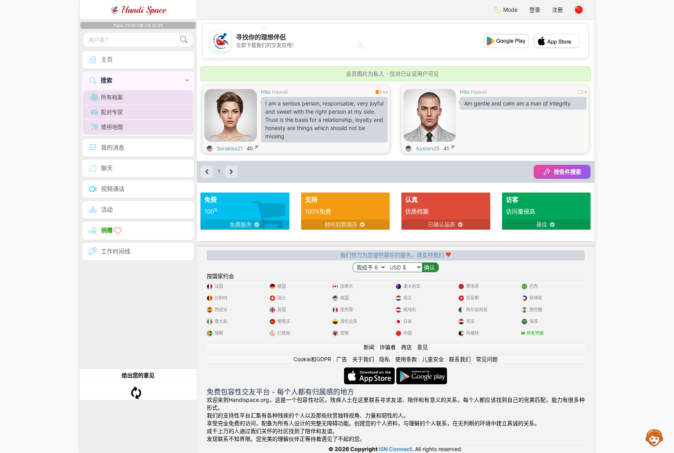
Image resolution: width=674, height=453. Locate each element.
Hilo (265, 92)
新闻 (369, 347)
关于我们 (363, 359)
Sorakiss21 (230, 148)
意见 (422, 347)
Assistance (654, 437)
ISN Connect (395, 449)
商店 (406, 347)
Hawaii (280, 92)
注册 (557, 9)
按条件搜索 (567, 171)
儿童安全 (433, 359)
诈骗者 (388, 347)
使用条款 (406, 359)
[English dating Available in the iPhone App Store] (370, 371)
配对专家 (112, 112)
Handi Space (142, 10)
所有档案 (112, 97)
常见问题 (487, 359)
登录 (534, 9)
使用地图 (112, 126)
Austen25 (428, 148)
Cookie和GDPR (312, 359)
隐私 (384, 359)
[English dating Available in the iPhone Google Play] (421, 371)
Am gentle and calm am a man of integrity (517, 103)
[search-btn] (184, 39)
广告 (341, 359)
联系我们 (460, 359)
